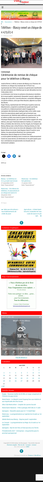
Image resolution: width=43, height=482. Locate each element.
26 (15, 381)
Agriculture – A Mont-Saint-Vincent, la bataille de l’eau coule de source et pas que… (33, 213)
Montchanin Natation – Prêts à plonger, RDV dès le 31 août (21, 408)
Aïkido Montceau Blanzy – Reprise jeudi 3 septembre (19, 419)
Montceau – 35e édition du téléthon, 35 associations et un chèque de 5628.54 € (10, 191)
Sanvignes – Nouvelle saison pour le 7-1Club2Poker (18, 411)
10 (4, 375)
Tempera (30, 455)
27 (21, 381)
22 (33, 378)
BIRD (27, 447)
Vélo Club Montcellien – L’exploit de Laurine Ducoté (19, 404)
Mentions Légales (12, 445)
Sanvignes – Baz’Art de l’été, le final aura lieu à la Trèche (20, 428)
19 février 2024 (7, 36)
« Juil (2, 386)
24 (4, 381)
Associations (8, 22)
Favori (5, 203)
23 (39, 378)
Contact (34, 445)
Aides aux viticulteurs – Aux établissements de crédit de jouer (10, 212)
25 (10, 381)
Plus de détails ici (21, 357)
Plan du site (21, 445)
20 (21, 378)
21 (27, 378)
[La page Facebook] (21, 222)
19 (15, 378)
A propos (28, 445)
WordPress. (37, 455)
